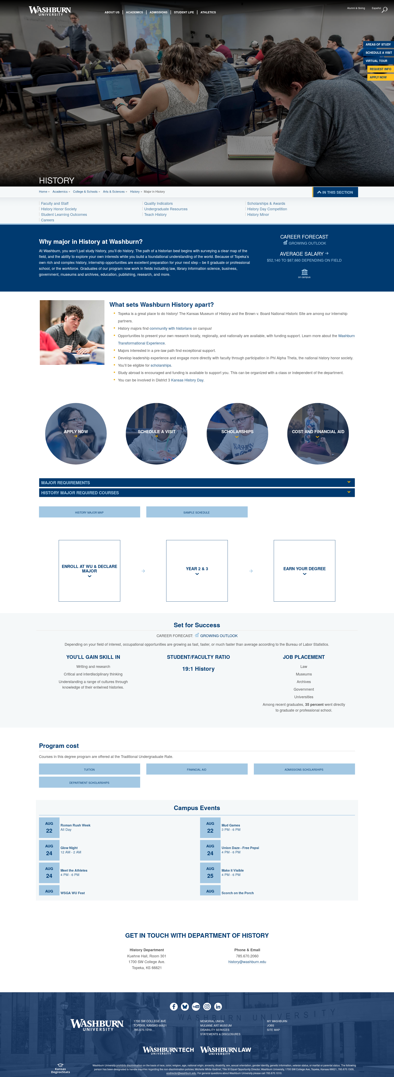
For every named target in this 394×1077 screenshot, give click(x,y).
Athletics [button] (208, 12)
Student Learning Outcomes (64, 214)
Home (43, 191)
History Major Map (89, 512)
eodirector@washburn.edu (181, 1073)
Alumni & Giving (356, 8)
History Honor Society (59, 208)
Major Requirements (65, 482)
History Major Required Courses (80, 493)
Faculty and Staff (55, 203)
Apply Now (378, 77)
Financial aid (196, 769)
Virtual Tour (376, 61)
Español (376, 8)
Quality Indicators (158, 203)
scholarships (161, 365)
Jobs (270, 1025)
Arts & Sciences (114, 191)
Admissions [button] (158, 12)
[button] (385, 10)
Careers (47, 219)
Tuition (89, 769)
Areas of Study (378, 44)
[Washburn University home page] (49, 11)
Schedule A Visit (379, 52)
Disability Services (214, 1030)
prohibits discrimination (129, 1065)
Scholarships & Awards (266, 203)
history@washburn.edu (247, 961)
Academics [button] (134, 12)
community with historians (171, 328)
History (135, 191)
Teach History (155, 214)
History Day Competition (267, 208)
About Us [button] (112, 12)
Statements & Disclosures (220, 1034)
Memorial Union (212, 1021)
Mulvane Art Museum (216, 1025)
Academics (60, 191)
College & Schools (85, 191)
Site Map (273, 1030)
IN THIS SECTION (337, 192)
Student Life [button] (184, 12)
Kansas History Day (187, 379)
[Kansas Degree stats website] (60, 1070)
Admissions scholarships (304, 769)
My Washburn (277, 1021)
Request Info (380, 69)
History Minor (258, 214)
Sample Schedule (196, 512)
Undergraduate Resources (166, 208)
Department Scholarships (89, 783)
